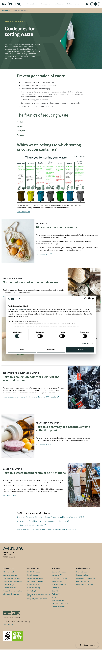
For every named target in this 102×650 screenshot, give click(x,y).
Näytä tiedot (86, 343)
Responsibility (57, 581)
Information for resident (35, 581)
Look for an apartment (10, 575)
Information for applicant (11, 594)
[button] (87, 645)
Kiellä (22, 349)
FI (91, 4)
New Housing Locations (11, 578)
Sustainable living (33, 588)
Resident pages (33, 575)
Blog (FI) (55, 591)
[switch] (40, 336)
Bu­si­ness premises (9, 588)
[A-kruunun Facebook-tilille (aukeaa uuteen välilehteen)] (5, 613)
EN (95, 4)
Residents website (33, 572)
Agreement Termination (84, 584)
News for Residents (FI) (60, 584)
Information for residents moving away (38, 595)
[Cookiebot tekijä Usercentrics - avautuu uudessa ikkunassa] (85, 298)
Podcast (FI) (56, 594)
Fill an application (9, 572)
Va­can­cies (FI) (57, 575)
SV (99, 4)
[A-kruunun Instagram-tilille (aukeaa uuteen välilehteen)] (18, 613)
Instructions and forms (35, 578)
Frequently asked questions (12, 591)
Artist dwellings (8, 584)
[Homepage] (11, 4)
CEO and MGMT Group (60, 603)
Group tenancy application (85, 578)
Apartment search (82, 581)
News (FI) (55, 588)
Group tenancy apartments (12, 581)
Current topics (32, 591)
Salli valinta (51, 349)
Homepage (6, 10)
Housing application (83, 575)
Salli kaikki (80, 349)
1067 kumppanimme (19, 309)
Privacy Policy (8, 624)
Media (54, 597)
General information (59, 572)
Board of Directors (58, 600)
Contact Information (59, 607)
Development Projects (59, 578)
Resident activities (33, 584)
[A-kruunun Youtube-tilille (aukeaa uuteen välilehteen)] (14, 613)
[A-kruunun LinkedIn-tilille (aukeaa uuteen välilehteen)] (9, 613)
